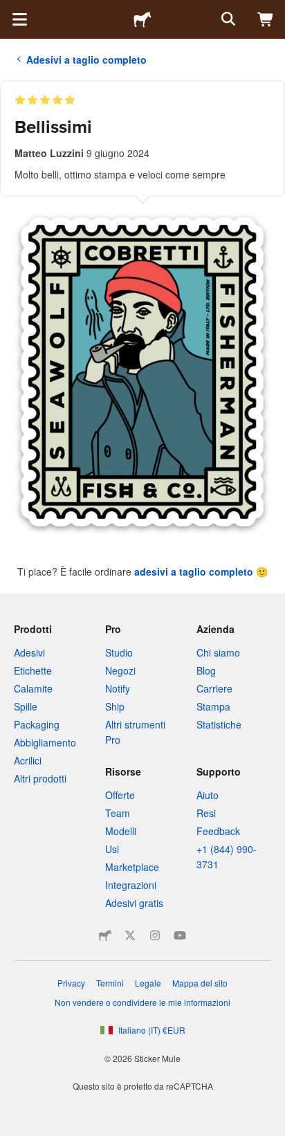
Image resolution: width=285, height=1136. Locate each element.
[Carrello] (265, 19)
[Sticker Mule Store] (105, 935)
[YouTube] (179, 935)
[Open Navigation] (19, 19)
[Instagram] (154, 935)
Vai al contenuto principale (10, 10)
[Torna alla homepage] (142, 19)
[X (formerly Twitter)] (130, 935)
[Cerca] (227, 19)
